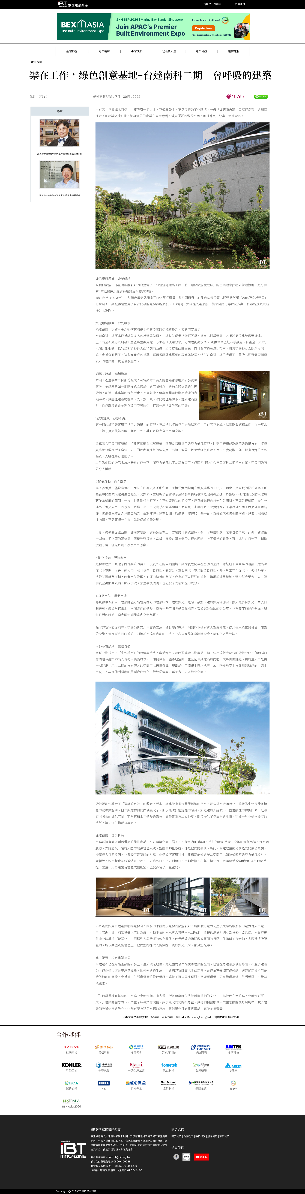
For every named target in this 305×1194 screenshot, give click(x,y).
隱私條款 (200, 1136)
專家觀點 (136, 51)
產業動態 (71, 51)
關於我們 (176, 1136)
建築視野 (104, 51)
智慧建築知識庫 (212, 4)
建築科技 (201, 51)
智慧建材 (240, 4)
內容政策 (188, 1136)
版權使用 (212, 1136)
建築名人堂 (169, 51)
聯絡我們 (224, 1136)
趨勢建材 (234, 51)
